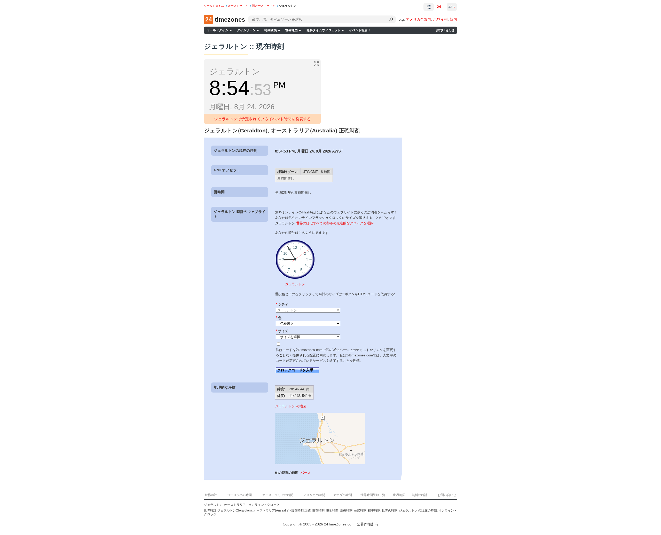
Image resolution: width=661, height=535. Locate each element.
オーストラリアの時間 (277, 495)
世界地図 (291, 30)
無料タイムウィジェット (323, 30)
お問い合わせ (445, 30)
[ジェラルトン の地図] (320, 463)
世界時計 (211, 495)
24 (439, 7)
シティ (282, 304)
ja (450, 7)
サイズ (282, 331)
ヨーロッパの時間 (239, 495)
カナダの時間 (342, 495)
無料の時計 (419, 495)
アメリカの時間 (314, 495)
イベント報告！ (360, 30)
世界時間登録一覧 (372, 495)
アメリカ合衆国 (418, 19)
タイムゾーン (246, 30)
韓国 (453, 19)
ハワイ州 (440, 19)
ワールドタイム (217, 30)
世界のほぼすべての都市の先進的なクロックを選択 (334, 223)
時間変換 (270, 30)
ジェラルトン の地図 (290, 406)
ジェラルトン (295, 284)
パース (306, 473)
